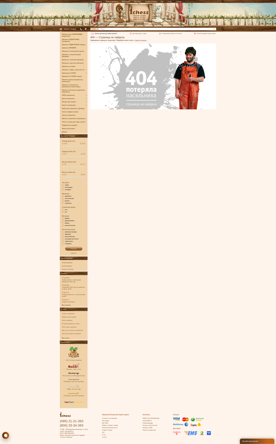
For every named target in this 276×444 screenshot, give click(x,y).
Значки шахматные (68, 115)
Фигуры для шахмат (69, 102)
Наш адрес (105, 420)
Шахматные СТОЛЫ (69, 73)
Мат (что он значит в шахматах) (72, 330)
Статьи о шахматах (68, 313)
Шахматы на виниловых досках (73, 51)
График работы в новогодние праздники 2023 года (71, 281)
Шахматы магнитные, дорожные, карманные (73, 91)
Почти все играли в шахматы (71, 333)
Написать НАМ (147, 427)
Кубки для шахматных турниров (73, 108)
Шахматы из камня (68, 66)
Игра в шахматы (67, 320)
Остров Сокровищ (66, 437)
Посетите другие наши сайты (206, 33)
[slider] (62, 147)
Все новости (66, 305)
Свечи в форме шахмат (70, 112)
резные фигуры (67, 266)
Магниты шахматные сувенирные (73, 118)
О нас (104, 435)
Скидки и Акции (107, 430)
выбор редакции (67, 262)
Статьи (63, 309)
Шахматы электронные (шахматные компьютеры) (71, 85)
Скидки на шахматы (68, 302)
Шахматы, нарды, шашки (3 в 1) (73, 70)
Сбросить (74, 253)
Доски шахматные (68, 98)
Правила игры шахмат (69, 317)
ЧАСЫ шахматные (68, 95)
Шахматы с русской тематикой (72, 63)
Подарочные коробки (69, 125)
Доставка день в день (139, 33)
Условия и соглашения (109, 418)
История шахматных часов (70, 323)
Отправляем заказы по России (172, 33)
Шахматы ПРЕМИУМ (69, 48)
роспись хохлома (67, 269)
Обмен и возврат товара (110, 425)
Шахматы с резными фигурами (73, 60)
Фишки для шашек (68, 128)
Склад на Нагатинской (150, 425)
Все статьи (65, 338)
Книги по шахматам (69, 105)
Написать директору (149, 430)
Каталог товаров (70, 29)
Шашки (64, 132)
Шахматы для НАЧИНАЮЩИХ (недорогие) (72, 35)
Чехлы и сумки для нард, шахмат (73, 122)
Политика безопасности (110, 427)
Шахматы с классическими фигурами (71, 55)
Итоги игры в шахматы (69, 327)
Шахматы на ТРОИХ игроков (72, 76)
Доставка (105, 423)
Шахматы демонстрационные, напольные (72, 80)
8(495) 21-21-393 (148, 418)
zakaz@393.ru (69, 431)
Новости (64, 273)
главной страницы (140, 40)
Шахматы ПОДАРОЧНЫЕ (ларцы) (73, 44)
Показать (74, 249)
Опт (103, 432)
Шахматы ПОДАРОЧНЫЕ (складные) (70, 40)
